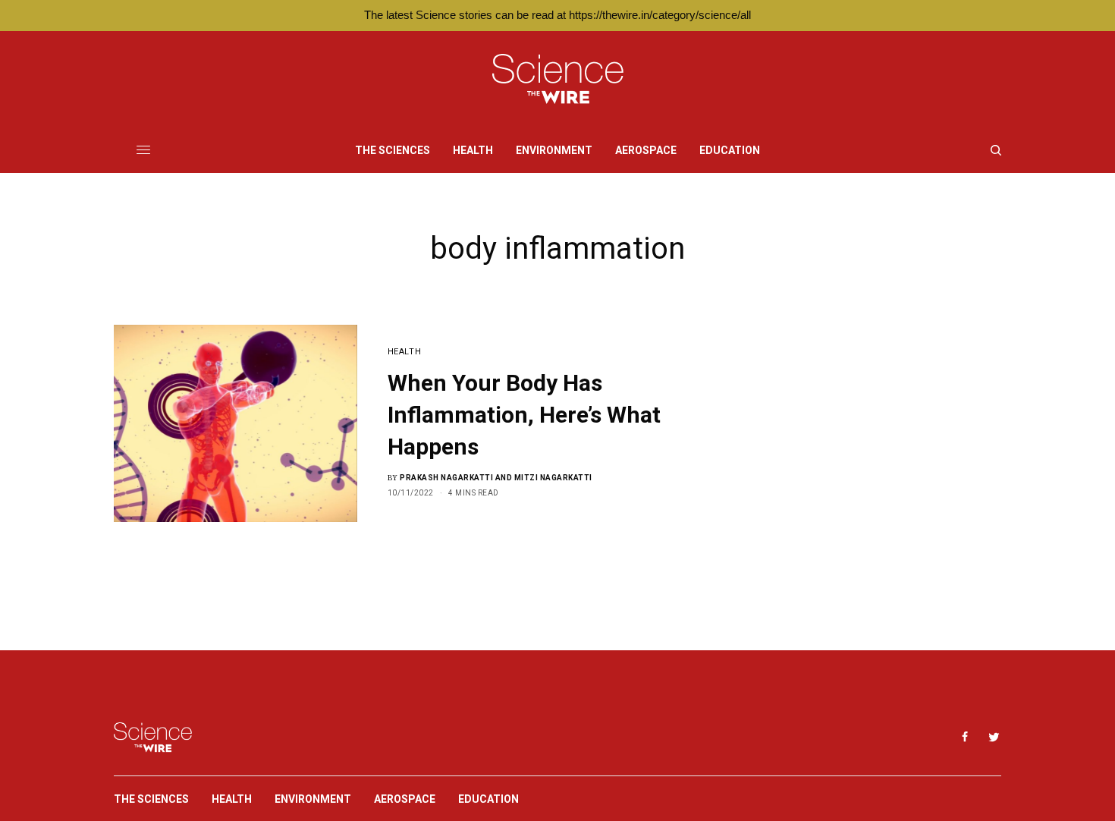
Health (404, 352)
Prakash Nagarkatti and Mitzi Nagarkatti (496, 477)
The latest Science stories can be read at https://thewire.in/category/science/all (557, 14)
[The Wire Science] (557, 79)
